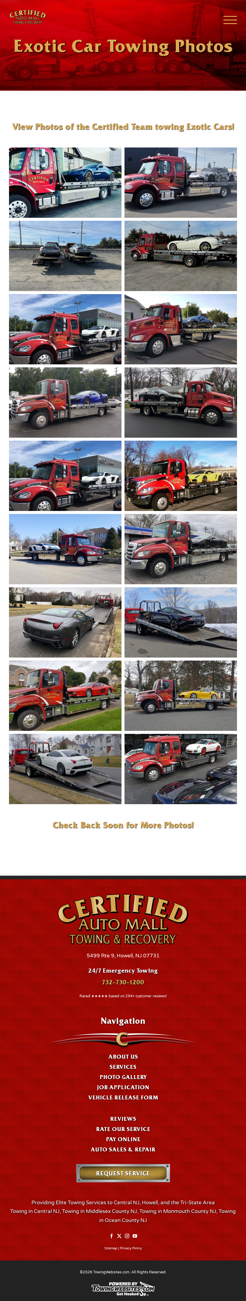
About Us (123, 1056)
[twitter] (119, 1236)
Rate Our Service (123, 1129)
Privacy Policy (131, 1248)
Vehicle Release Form (123, 1097)
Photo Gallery (123, 1077)
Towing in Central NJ (35, 1211)
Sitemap (110, 1248)
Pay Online (123, 1139)
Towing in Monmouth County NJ (178, 1211)
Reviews (123, 1118)
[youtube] (135, 1236)
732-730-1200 (123, 982)
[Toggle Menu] (230, 20)
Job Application (123, 1087)
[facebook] (111, 1236)
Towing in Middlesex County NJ (99, 1211)
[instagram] (127, 1236)
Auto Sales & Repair (123, 1149)
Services (123, 1066)
